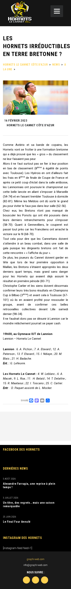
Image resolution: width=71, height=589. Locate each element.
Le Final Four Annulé (17, 521)
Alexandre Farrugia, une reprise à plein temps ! (29, 485)
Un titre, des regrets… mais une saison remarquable (29, 504)
